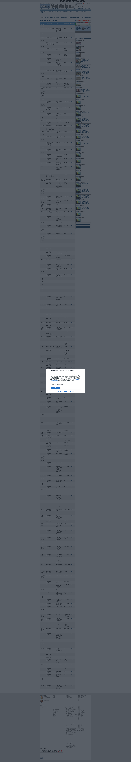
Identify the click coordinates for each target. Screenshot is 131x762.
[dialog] (65, 381)
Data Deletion (60, 391)
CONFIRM (56, 387)
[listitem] (65, 384)
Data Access (65, 391)
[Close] (83, 371)
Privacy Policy (71, 391)
